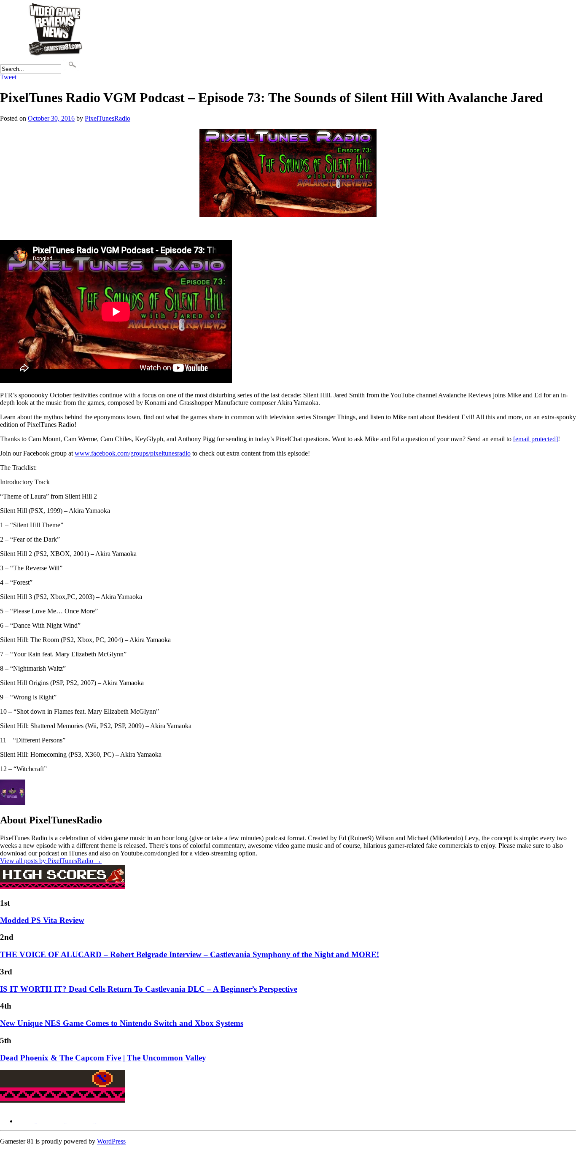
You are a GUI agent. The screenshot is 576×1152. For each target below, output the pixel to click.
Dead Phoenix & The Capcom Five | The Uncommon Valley (103, 1057)
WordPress (111, 1141)
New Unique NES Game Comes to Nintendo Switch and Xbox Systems (121, 1023)
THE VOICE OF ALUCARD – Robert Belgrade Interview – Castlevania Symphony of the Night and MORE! (189, 954)
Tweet (8, 77)
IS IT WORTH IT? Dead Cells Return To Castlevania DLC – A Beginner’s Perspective (148, 989)
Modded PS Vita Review (42, 920)
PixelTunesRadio (107, 118)
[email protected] (535, 438)
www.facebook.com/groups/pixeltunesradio (133, 453)
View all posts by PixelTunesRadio (51, 860)
